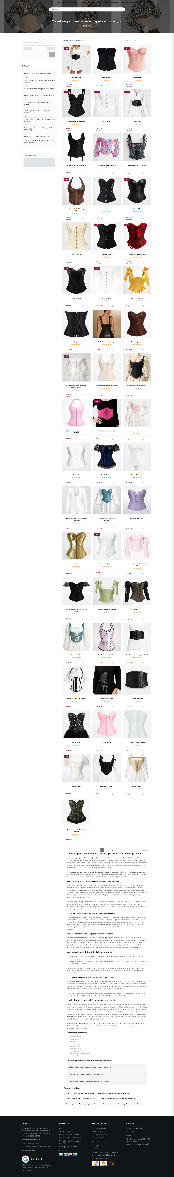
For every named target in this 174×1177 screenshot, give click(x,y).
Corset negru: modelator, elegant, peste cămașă (82, 1104)
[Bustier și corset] (76, 324)
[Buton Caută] (122, 9)
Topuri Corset (74, 1039)
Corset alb (76, 475)
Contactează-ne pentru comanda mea (36, 1146)
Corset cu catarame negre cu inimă (137, 655)
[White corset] (107, 103)
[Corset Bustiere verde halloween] (107, 591)
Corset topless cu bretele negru (76, 121)
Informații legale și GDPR (68, 1147)
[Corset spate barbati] (76, 236)
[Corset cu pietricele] (137, 680)
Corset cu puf (76, 742)
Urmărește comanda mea (31, 1143)
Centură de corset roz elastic (106, 431)
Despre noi (82, 2)
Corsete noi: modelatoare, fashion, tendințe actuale (118, 1098)
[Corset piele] (137, 191)
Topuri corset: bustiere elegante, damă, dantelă (114, 1093)
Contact (74, 2)
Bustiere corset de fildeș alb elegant (107, 385)
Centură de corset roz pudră (136, 431)
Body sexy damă (75, 1049)
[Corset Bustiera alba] (107, 546)
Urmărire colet (97, 1131)
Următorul (144, 850)
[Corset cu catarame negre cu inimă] (137, 637)
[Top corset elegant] (107, 280)
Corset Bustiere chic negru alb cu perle (76, 610)
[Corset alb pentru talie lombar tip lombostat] (76, 500)
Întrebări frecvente (146, 2)
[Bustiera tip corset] (137, 324)
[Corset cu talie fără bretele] (137, 724)
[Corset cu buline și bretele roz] (107, 637)
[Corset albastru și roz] (137, 500)
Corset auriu (76, 564)
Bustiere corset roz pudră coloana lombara (76, 432)
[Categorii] (139, 9)
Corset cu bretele (76, 655)
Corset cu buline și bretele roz (106, 655)
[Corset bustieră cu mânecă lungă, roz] (137, 546)
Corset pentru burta (76, 77)
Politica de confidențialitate (129, 2)
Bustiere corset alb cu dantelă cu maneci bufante (76, 386)
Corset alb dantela (106, 475)
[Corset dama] (76, 768)
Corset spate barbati (76, 254)
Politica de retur (98, 1138)
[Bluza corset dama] (137, 280)
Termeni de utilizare (99, 1135)
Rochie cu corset (75, 1037)
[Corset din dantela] (107, 59)
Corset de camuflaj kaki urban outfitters (76, 830)
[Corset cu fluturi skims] (107, 680)
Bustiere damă (75, 1046)
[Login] (145, 9)
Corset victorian (106, 254)
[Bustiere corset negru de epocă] (137, 367)
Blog (60, 1128)
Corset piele (136, 209)
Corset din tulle (75, 1051)
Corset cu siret (106, 742)
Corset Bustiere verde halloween (106, 609)
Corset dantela (136, 786)
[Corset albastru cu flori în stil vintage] (107, 500)
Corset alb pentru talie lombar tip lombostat (76, 519)
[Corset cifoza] (137, 591)
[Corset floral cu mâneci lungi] (107, 147)
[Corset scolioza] (137, 59)
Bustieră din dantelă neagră (106, 342)
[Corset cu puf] (76, 724)
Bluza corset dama (137, 298)
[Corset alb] (76, 457)
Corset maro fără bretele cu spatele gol (76, 209)
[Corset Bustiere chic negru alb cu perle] (76, 591)
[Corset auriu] (76, 546)
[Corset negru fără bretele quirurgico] (76, 147)
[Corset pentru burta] (76, 59)
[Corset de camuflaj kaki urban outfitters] (76, 812)
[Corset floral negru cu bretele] (137, 147)
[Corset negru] (107, 191)
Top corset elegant (106, 298)
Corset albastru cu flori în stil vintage (106, 519)
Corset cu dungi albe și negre (76, 698)
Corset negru (107, 209)
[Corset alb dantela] (107, 457)
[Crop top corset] (76, 280)
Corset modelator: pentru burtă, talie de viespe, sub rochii (122, 1104)
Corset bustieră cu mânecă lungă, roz (136, 564)
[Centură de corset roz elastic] (107, 413)
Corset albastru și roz (136, 518)
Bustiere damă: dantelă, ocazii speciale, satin (81, 1098)
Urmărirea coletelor (63, 2)
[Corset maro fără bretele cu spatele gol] (76, 191)
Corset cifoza (137, 609)
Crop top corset (76, 298)
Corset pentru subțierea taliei (79, 1053)
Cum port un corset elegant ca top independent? (86, 1074)
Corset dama (76, 786)
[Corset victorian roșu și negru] (137, 236)
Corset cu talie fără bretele (137, 742)
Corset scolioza (137, 77)
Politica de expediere (95, 2)
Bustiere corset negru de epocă (136, 385)
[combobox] (85, 9)
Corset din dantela (106, 77)
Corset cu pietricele (137, 698)
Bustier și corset (76, 342)
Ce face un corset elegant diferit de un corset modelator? (90, 1067)
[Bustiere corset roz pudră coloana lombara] (76, 413)
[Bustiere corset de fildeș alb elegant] (107, 367)
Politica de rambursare (111, 2)
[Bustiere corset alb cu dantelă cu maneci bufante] (76, 367)
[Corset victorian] (107, 236)
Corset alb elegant (136, 475)
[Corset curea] (137, 103)
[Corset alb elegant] (137, 457)
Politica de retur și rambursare (70, 1138)
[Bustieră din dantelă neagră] (107, 324)
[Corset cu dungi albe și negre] (76, 680)
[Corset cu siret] (107, 724)
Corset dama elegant (106, 786)
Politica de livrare (65, 1131)
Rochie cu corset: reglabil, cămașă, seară (80, 1093)
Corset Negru (74, 1041)
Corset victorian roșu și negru (137, 254)
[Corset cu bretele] (76, 637)
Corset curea (137, 121)
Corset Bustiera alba (106, 564)
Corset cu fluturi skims (106, 698)
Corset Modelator (76, 1044)
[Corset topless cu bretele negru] (76, 103)
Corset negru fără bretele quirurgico (76, 165)
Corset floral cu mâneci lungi (107, 165)
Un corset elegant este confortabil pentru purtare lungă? (89, 1082)
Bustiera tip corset (136, 342)
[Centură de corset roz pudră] (137, 413)
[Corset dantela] (137, 768)
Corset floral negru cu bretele (137, 165)
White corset (106, 121)
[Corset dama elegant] (107, 768)
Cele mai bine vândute (77, 1056)
